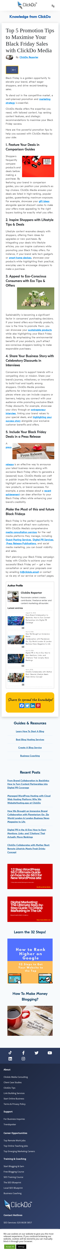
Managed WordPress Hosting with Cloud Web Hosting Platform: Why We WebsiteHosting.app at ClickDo (29, 799)
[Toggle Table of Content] (12, 70)
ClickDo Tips (9, 1087)
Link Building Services (14, 1093)
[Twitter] (27, 705)
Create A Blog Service (30, 747)
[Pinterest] (38, 705)
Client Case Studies (13, 1082)
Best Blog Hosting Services (30, 739)
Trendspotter (10, 1124)
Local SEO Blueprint (13, 1187)
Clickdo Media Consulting (16, 1077)
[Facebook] (21, 705)
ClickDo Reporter (29, 57)
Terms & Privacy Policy (15, 1104)
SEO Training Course (13, 1177)
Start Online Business (14, 1098)
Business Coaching (30, 755)
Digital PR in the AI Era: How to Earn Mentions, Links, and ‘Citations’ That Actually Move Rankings (38, 656)
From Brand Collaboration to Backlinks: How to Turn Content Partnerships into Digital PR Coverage (38, 619)
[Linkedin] (32, 705)
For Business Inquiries (14, 1119)
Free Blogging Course (14, 1171)
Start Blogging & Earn (14, 1166)
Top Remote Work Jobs (15, 1140)
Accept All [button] (10, 1246)
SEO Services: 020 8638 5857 (18, 1222)
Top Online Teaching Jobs (16, 1145)
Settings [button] (21, 1246)
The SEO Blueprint (12, 1182)
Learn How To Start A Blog (30, 731)
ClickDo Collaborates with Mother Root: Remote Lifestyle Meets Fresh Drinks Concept (39, 674)
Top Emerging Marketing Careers (19, 1151)
